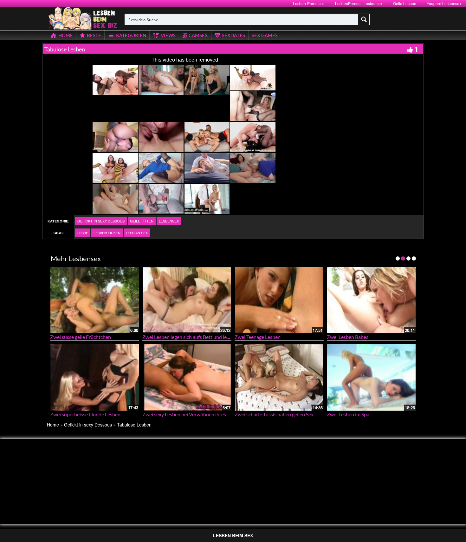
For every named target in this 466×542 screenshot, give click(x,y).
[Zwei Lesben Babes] (371, 300)
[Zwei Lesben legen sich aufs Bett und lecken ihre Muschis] (186, 300)
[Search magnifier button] (364, 19)
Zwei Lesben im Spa (348, 414)
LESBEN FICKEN (107, 232)
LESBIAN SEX (137, 232)
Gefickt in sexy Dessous (101, 220)
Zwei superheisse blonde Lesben (85, 414)
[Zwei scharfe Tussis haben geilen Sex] (279, 377)
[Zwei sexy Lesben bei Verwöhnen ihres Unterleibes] (186, 377)
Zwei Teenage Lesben (258, 337)
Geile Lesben (404, 3)
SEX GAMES (265, 35)
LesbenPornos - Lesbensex (359, 3)
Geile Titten (141, 220)
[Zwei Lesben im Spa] (371, 377)
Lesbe (82, 232)
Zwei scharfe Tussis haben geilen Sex (274, 414)
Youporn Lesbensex (444, 3)
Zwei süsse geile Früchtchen (80, 337)
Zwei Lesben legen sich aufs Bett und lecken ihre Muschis (204, 337)
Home (53, 424)
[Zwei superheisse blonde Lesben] (94, 377)
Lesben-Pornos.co (309, 3)
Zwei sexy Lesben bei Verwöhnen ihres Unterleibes (197, 414)
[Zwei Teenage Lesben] (279, 300)
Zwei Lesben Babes (347, 337)
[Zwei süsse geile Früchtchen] (94, 300)
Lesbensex (169, 220)
